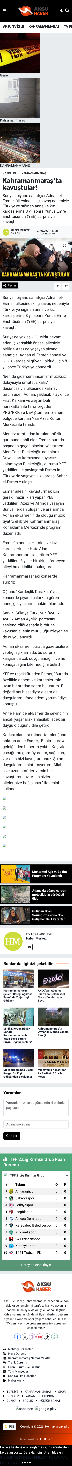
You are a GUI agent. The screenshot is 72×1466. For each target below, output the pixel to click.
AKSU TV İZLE (13, 26)
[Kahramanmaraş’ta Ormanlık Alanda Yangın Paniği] (53, 1016)
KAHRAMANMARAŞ (44, 26)
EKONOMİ (48, 1396)
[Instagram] (32, 1336)
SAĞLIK (28, 1401)
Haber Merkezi (36, 938)
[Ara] (67, 11)
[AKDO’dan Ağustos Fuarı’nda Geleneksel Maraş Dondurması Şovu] (53, 979)
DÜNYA (11, 1401)
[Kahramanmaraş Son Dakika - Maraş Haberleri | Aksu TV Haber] (33, 11)
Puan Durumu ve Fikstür (24, 1367)
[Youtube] (39, 1336)
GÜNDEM (13, 1396)
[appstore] (25, 1409)
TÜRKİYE (12, 1392)
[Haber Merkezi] (13, 941)
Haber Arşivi (16, 1380)
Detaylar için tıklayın (36, 1265)
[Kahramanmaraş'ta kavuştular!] (36, 259)
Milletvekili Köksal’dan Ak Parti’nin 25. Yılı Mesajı (52, 1073)
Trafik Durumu (17, 1362)
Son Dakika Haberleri (22, 1376)
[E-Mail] (29, 947)
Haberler (10, 173)
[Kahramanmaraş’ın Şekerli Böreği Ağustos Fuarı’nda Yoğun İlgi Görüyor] (18, 979)
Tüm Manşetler (18, 1371)
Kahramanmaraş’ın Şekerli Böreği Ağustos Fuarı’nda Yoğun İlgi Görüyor (17, 995)
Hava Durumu (17, 1353)
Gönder (11, 1136)
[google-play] (45, 1409)
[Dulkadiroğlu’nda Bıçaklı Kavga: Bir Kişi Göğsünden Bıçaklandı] (18, 1058)
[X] (25, 1336)
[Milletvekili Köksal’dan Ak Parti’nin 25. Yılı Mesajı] (53, 1058)
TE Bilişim (46, 1439)
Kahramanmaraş (34, 173)
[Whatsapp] (54, 1336)
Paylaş (12, 285)
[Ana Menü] (4, 11)
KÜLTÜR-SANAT (49, 1401)
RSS (11, 1426)
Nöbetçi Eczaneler (20, 1349)
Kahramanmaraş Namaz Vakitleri (30, 1358)
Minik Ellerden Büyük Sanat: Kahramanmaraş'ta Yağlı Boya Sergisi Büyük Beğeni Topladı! (17, 1035)
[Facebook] (17, 1336)
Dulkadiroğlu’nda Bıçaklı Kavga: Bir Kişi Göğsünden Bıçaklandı (18, 1073)
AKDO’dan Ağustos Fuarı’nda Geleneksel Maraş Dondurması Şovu (51, 995)
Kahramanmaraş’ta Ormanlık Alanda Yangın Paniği (53, 1032)
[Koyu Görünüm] (62, 11)
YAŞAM (31, 1396)
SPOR (62, 1392)
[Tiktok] (47, 1336)
